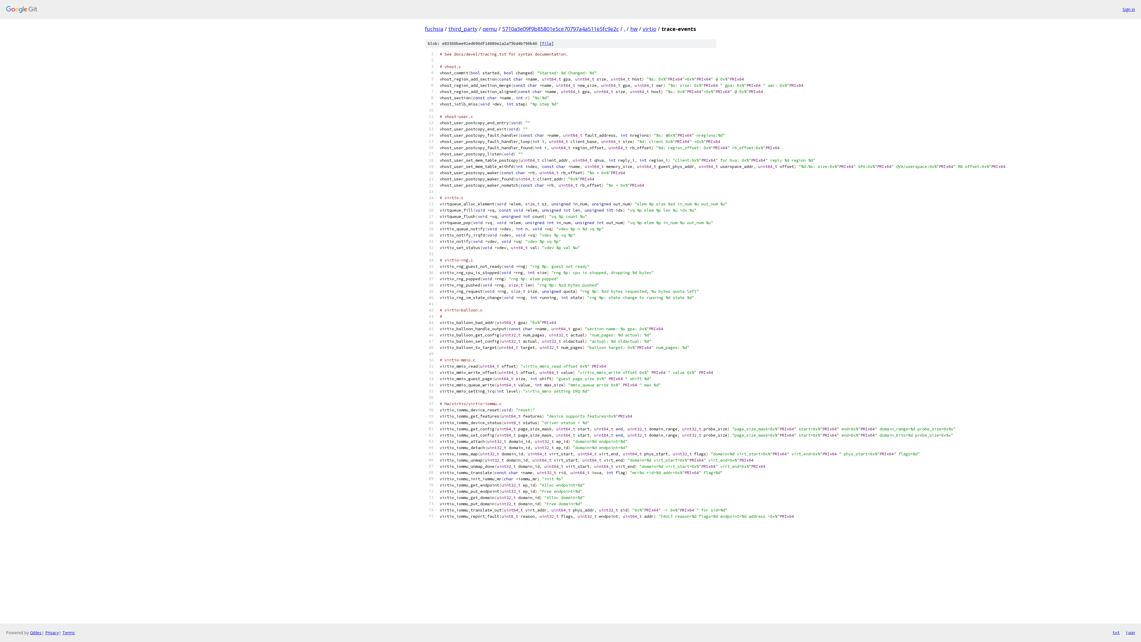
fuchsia (434, 28)
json (1130, 632)
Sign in (1129, 9)
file (546, 43)
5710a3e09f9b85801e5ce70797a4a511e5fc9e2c (560, 28)
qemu (490, 28)
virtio (649, 28)
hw (634, 28)
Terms (68, 632)
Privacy (52, 632)
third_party (462, 28)
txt (1116, 632)
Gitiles (36, 632)
